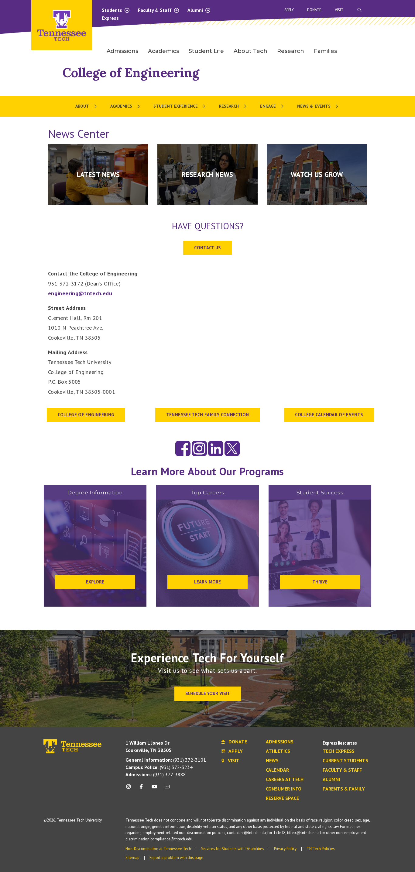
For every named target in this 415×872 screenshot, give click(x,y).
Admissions (279, 742)
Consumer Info (283, 789)
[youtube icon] (154, 789)
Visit (339, 9)
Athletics (278, 751)
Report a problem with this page (176, 857)
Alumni (195, 10)
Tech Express (339, 751)
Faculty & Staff (155, 10)
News (272, 760)
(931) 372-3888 (155, 774)
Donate (314, 9)
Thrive (320, 582)
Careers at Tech (285, 779)
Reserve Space (282, 798)
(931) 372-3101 (165, 760)
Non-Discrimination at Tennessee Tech (158, 848)
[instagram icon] (130, 789)
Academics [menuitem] (163, 51)
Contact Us (207, 248)
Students (112, 10)
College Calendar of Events (329, 414)
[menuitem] (86, 106)
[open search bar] (359, 9)
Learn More (207, 582)
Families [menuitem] (325, 51)
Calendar (277, 770)
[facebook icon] (141, 789)
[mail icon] (167, 789)
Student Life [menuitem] (206, 51)
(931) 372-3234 (159, 767)
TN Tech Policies (321, 848)
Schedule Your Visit (207, 693)
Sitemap (132, 857)
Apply (289, 9)
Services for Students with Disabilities (232, 848)
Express (110, 18)
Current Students (345, 760)
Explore (95, 582)
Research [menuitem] (290, 51)
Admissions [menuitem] (122, 51)
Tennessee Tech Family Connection (207, 414)
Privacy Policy (285, 848)
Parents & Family (344, 789)
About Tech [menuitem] (250, 51)
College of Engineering (131, 72)
